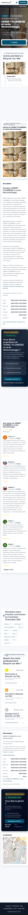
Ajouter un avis (8, 569)
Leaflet (10, 863)
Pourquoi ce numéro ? (8, 752)
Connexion (23, 2)
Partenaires (15, 906)
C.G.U (15, 908)
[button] (14, 849)
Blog (21, 906)
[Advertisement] (14, 104)
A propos (8, 906)
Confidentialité (8, 908)
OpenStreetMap (17, 863)
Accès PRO (21, 908)
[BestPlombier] (7, 2)
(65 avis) (12, 29)
